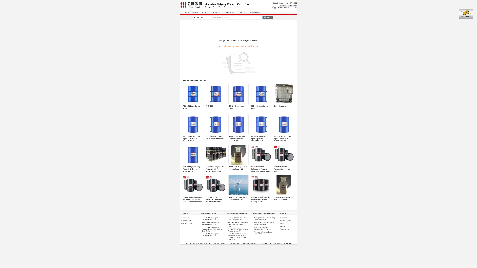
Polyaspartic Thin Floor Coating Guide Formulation (264, 219)
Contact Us (241, 12)
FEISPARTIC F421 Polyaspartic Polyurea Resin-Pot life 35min (214, 199)
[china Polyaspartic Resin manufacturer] (192, 5)
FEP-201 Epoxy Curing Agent (236, 107)
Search (269, 17)
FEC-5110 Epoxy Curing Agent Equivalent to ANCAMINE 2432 (282, 139)
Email (295, 5)
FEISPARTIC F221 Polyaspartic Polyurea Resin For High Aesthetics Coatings (260, 169)
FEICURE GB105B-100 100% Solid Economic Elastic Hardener (238, 224)
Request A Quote (286, 5)
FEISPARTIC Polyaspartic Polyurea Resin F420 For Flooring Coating (260, 199)
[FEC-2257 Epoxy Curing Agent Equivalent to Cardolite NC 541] (193, 134)
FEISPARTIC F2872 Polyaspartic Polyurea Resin (282, 169)
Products (195, 12)
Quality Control (229, 12)
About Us (205, 12)
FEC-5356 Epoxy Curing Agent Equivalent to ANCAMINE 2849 (259, 139)
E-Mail (282, 223)
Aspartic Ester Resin (208, 214)
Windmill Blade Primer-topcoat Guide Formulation (264, 223)
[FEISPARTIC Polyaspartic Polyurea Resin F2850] (238, 194)
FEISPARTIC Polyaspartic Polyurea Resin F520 (283, 198)
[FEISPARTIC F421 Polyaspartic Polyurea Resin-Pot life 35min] (216, 194)
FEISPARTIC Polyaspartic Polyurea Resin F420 (237, 168)
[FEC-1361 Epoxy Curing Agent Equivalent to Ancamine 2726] (193, 164)
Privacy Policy (190, 243)
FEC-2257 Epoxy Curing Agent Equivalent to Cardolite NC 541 (191, 139)
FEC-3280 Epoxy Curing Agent (259, 107)
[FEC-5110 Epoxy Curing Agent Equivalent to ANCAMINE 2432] (284, 134)
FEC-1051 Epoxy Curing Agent (191, 107)
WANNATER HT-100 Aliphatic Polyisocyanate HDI (238, 230)
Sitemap (282, 226)
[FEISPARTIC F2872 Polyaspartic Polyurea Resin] (284, 164)
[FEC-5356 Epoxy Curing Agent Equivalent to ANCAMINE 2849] (261, 134)
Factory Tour (216, 12)
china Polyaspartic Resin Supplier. (208, 243)
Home (187, 12)
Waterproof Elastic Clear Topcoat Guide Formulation (263, 228)
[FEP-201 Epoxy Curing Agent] (238, 103)
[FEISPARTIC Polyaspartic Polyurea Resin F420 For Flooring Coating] (261, 194)
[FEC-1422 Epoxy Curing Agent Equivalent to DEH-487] (216, 134)
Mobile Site (285, 229)
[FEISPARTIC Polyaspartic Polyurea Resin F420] (238, 164)
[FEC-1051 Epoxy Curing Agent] (193, 103)
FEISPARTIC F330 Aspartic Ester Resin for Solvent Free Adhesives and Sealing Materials (192, 199)
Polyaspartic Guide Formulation (264, 214)
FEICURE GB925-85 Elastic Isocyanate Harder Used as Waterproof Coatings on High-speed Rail (238, 236)
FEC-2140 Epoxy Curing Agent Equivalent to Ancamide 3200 (236, 139)
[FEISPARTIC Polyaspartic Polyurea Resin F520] (284, 194)
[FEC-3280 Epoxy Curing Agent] (261, 103)
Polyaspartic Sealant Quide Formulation (263, 233)
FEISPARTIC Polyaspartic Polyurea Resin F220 (210, 235)
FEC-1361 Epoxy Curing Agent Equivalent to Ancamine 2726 (191, 169)
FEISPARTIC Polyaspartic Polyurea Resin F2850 (237, 198)
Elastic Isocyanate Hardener (237, 214)
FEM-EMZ (209, 106)
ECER (289, 243)
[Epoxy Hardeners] (284, 103)
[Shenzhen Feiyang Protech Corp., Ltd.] (296, 8)
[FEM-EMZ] (216, 103)
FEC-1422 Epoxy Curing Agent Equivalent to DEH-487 (215, 139)
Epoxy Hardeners (280, 106)
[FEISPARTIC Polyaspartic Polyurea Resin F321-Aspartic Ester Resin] (216, 164)
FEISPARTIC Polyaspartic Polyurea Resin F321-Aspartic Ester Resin (215, 169)
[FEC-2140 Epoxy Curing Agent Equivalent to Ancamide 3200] (238, 134)
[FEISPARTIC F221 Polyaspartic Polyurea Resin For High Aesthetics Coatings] (261, 164)
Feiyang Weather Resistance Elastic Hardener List (237, 219)
